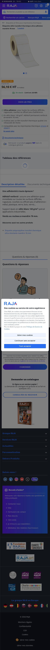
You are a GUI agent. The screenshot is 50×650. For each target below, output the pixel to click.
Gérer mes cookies (25, 335)
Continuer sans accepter (25, 341)
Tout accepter (25, 346)
